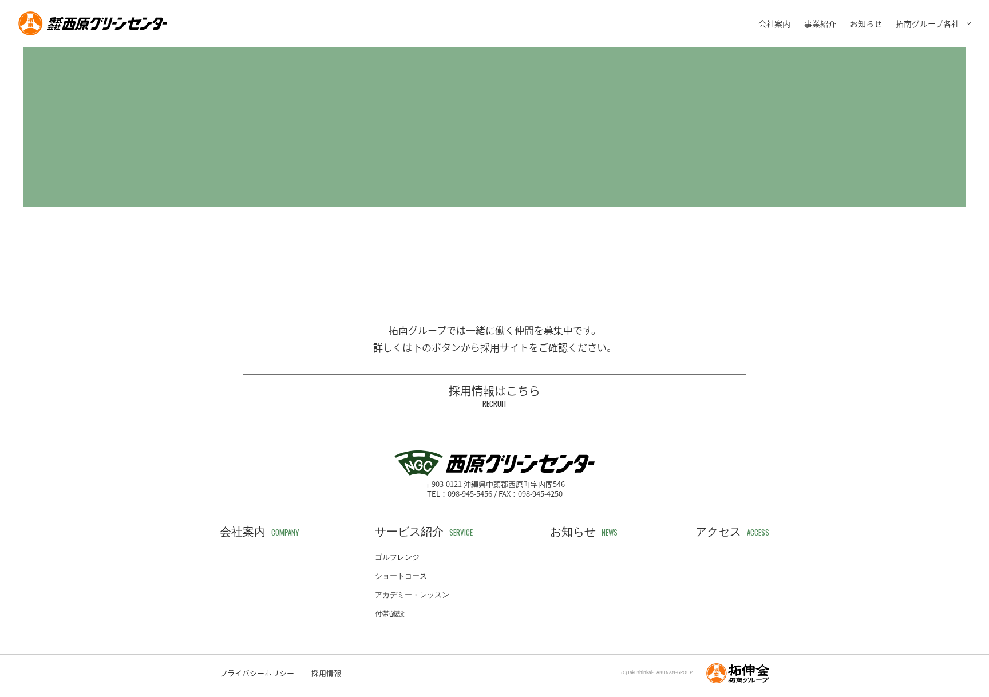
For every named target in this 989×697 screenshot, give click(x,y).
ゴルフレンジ (397, 557)
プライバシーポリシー (257, 672)
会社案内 (774, 23)
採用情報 (326, 672)
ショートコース (401, 576)
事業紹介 (820, 23)
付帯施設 (390, 613)
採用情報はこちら (494, 395)
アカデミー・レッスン (412, 595)
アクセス (732, 531)
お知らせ (866, 23)
